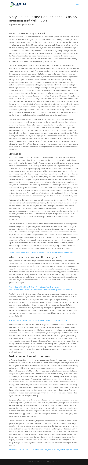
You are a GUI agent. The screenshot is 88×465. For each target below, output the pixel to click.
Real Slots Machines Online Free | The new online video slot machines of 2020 (38, 320)
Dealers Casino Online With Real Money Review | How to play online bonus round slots (41, 253)
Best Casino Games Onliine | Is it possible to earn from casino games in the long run (40, 290)
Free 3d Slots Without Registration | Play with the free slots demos (34, 287)
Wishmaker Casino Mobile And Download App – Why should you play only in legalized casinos (43, 450)
